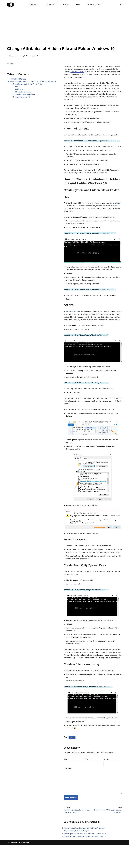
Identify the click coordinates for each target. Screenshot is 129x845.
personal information (76, 311)
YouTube (10, 63)
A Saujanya (12, 56)
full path (118, 203)
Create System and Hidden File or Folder (27, 84)
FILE (18, 87)
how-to (72, 737)
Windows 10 (50, 4)
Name (66, 759)
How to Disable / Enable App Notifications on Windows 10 (84, 836)
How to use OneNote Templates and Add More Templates (84, 828)
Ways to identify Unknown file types (76, 831)
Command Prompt (77, 72)
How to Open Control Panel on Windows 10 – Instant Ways (85, 834)
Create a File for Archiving (22, 97)
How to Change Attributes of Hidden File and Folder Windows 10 (32, 81)
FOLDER (19, 89)
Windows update (94, 4)
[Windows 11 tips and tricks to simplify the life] (10, 4)
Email (86, 759)
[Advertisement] (61, 30)
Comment (68, 768)
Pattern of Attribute (19, 79)
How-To (65, 4)
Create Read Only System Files (24, 94)
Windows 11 (33, 4)
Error (78, 4)
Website (106, 759)
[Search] (120, 4)
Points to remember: (23, 92)
